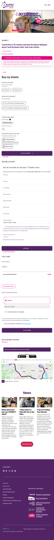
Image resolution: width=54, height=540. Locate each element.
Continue (27, 248)
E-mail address (6, 187)
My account (5, 342)
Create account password (9, 234)
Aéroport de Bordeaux (43, 494)
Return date (9, 146)
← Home (4, 72)
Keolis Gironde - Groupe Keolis (16, 531)
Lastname (5, 181)
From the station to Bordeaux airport (14, 103)
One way (7, 90)
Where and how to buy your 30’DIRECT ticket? (9, 412)
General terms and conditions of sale (12, 500)
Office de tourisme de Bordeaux (43, 503)
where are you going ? (9, 96)
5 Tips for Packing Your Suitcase (43, 411)
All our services (7, 51)
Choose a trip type (7, 84)
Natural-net (42, 529)
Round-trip (18, 90)
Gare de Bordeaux (42, 498)
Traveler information (8, 117)
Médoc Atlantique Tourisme (42, 515)
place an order (25, 153)
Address (7, 200)
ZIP (6, 207)
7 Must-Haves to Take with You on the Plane (26, 412)
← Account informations (8, 251)
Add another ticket (9, 286)
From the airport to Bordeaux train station (16, 108)
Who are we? (6, 486)
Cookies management (8, 497)
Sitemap (5, 494)
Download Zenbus (7, 503)
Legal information (7, 489)
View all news (27, 444)
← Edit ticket (5, 156)
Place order (27, 330)
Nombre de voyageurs (6, 125)
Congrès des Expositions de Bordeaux (40, 509)
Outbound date (10, 139)
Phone (6, 194)
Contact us (5, 483)
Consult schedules (8, 54)
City (6, 213)
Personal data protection (9, 492)
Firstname (5, 174)
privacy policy (27, 320)
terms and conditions (26, 323)
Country (7, 220)
